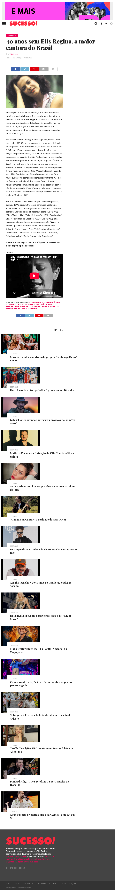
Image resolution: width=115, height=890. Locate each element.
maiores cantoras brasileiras (31, 306)
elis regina (33, 304)
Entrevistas (28, 884)
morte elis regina (27, 308)
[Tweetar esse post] (24, 68)
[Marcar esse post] (34, 68)
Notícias (16, 884)
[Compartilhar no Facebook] (15, 68)
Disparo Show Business (27, 862)
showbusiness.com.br (16, 856)
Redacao (14, 54)
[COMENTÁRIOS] (53, 68)
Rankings (53, 884)
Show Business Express (24, 859)
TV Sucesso (42, 884)
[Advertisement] (88, 109)
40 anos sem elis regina (40, 302)
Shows (64, 884)
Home (7, 884)
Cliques (73, 884)
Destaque (22, 304)
